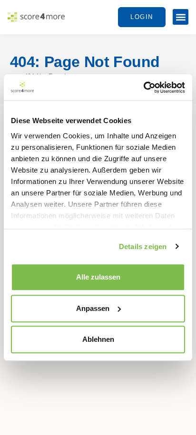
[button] (180, 17)
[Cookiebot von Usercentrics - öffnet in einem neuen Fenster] (143, 87)
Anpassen (92, 308)
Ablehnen (98, 339)
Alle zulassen (98, 277)
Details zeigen (143, 246)
